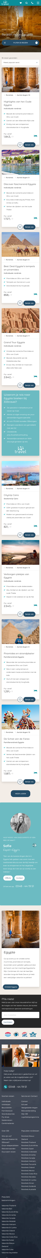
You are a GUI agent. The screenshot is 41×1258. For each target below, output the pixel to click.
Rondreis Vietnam (28, 1161)
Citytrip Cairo (11, 495)
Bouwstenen (7, 1108)
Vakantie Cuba (7, 1249)
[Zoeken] (26, 3)
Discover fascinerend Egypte (20, 184)
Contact (19, 878)
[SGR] (25, 1034)
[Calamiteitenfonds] (16, 1034)
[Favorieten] (21, 3)
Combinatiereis (8, 1123)
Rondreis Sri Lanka (28, 1180)
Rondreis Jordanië (28, 1186)
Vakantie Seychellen (10, 1253)
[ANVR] (8, 1034)
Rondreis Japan (27, 1149)
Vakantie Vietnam (9, 1224)
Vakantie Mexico (8, 1234)
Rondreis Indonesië (29, 1152)
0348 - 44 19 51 (25, 886)
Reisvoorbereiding (28, 1111)
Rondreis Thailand (28, 1142)
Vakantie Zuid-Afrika (10, 1212)
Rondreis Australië (28, 1189)
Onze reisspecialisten (10, 1145)
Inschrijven (8, 1022)
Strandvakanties (8, 1114)
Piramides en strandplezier (19, 653)
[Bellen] (32, 3)
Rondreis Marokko (28, 1177)
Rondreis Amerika (28, 1155)
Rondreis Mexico (27, 1171)
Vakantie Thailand (9, 1206)
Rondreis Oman (27, 1183)
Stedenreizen (7, 1120)
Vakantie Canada (8, 1218)
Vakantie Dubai (8, 1240)
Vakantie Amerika (9, 1215)
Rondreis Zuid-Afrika (29, 1145)
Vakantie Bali (7, 1209)
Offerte (8, 878)
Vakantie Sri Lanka (9, 1228)
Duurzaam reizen (9, 1152)
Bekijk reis (29, 145)
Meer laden (20, 794)
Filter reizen (25, 43)
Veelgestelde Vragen (29, 1108)
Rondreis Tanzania (28, 1164)
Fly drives (5, 1117)
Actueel (24, 1104)
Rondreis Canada (28, 1158)
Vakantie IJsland (8, 1231)
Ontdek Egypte (11, 987)
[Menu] (38, 3)
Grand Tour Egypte (14, 342)
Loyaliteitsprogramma (30, 1117)
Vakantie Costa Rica (9, 1237)
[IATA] (33, 1034)
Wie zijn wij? (7, 1136)
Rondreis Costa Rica (29, 1174)
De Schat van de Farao (17, 739)
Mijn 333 (24, 1114)
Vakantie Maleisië (9, 1221)
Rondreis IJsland (27, 1167)
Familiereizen (7, 1111)
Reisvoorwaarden (8, 1149)
